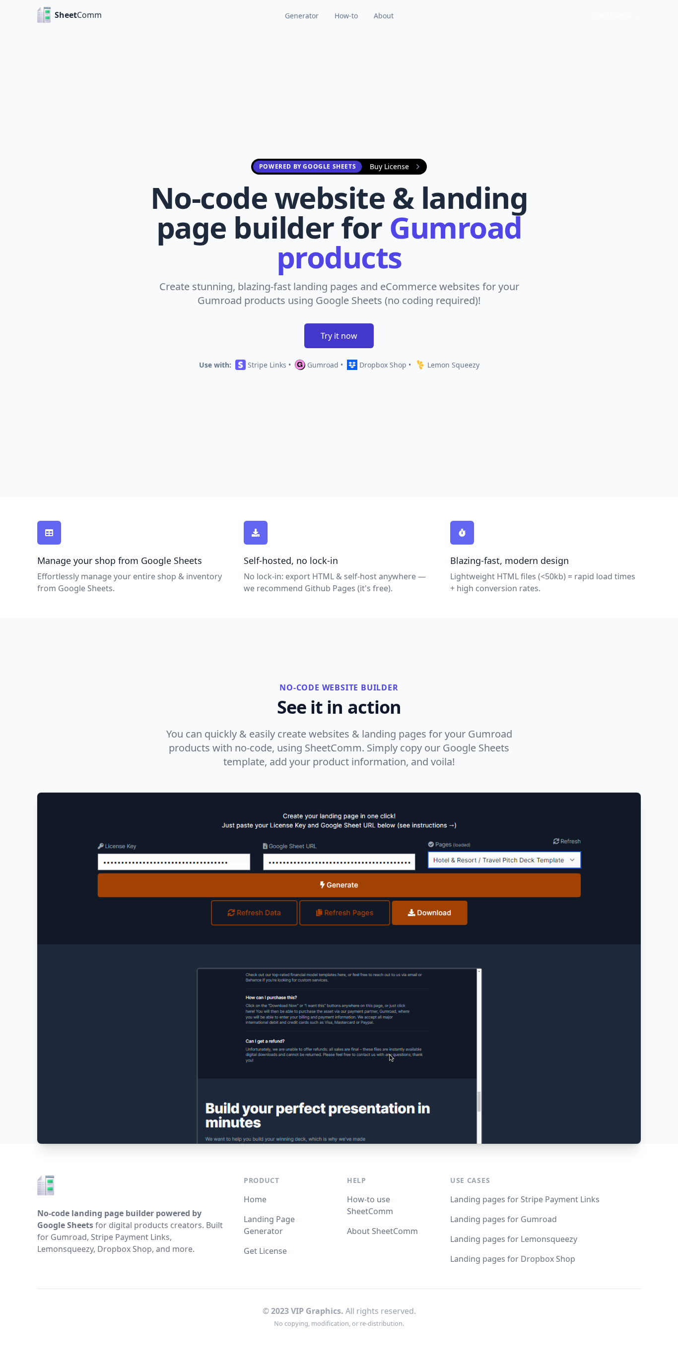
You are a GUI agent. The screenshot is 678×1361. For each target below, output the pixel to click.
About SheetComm (382, 1231)
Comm (69, 14)
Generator (302, 15)
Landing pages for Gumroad (503, 1219)
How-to (346, 15)
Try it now (339, 335)
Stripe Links (266, 365)
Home (255, 1199)
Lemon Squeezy (452, 365)
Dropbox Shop (382, 365)
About (384, 15)
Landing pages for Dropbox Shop (512, 1258)
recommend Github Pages (306, 588)
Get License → (617, 15)
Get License (265, 1250)
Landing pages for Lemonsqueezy (513, 1239)
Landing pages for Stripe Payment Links (525, 1199)
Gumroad (322, 365)
